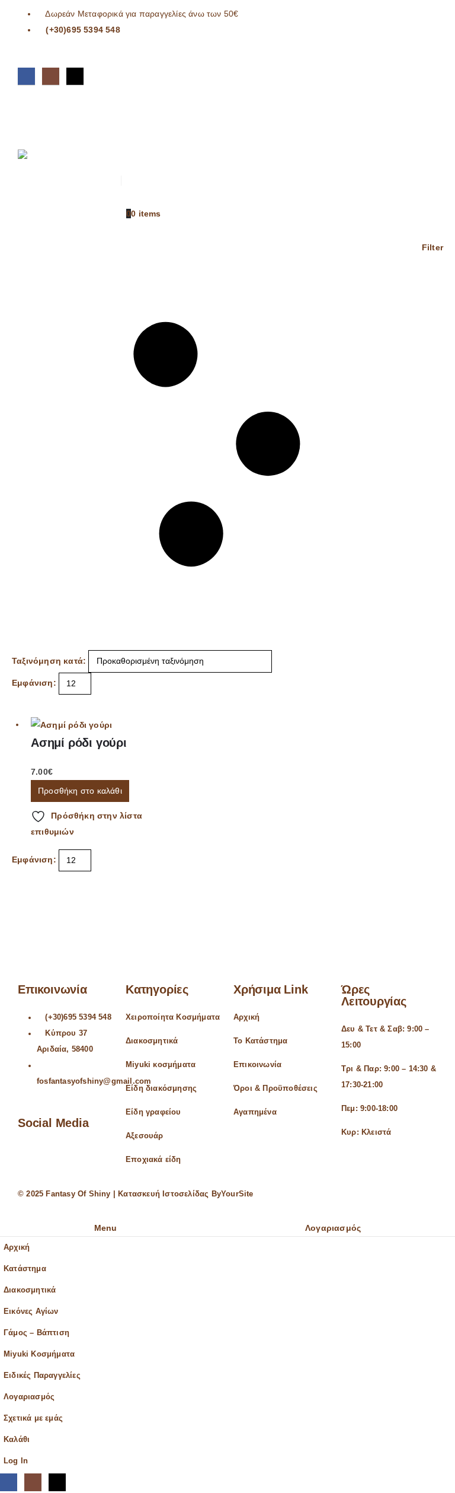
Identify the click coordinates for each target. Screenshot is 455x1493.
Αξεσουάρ (145, 1136)
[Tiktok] (75, 76)
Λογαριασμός (29, 1397)
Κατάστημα (25, 1269)
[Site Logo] (50, 174)
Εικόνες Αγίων (31, 1311)
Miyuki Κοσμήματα (39, 1354)
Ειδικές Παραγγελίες (42, 1375)
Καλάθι (17, 1439)
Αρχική (246, 1017)
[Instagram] (50, 76)
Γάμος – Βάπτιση (36, 1333)
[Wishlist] (125, 143)
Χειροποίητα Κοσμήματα (173, 1017)
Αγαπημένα (255, 1112)
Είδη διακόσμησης (161, 1088)
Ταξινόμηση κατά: (49, 661)
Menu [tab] (105, 1228)
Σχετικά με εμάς (33, 1418)
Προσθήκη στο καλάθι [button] (80, 790)
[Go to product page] (96, 725)
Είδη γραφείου (153, 1112)
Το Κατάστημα (260, 1041)
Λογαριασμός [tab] (333, 1228)
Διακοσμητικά (152, 1041)
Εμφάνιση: (34, 682)
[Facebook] (26, 76)
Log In (16, 1461)
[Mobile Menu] (28, 117)
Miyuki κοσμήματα (161, 1065)
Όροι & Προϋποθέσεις (275, 1088)
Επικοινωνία (257, 1065)
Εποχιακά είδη (153, 1159)
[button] (125, 110)
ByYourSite (233, 1194)
